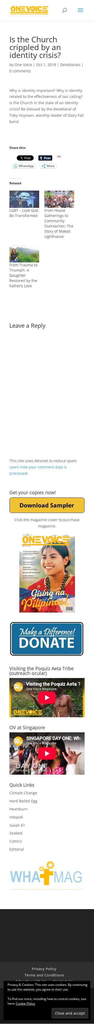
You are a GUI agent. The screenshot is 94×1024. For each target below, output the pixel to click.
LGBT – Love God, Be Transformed (24, 213)
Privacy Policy (44, 968)
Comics (15, 841)
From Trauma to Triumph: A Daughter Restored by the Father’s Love (23, 275)
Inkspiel (16, 817)
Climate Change (23, 792)
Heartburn (18, 809)
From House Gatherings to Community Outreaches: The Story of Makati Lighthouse (58, 223)
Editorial (16, 849)
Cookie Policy (25, 1003)
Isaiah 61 (17, 825)
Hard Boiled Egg (23, 800)
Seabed (15, 833)
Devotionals (70, 64)
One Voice (23, 64)
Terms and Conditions (44, 975)
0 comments (20, 70)
